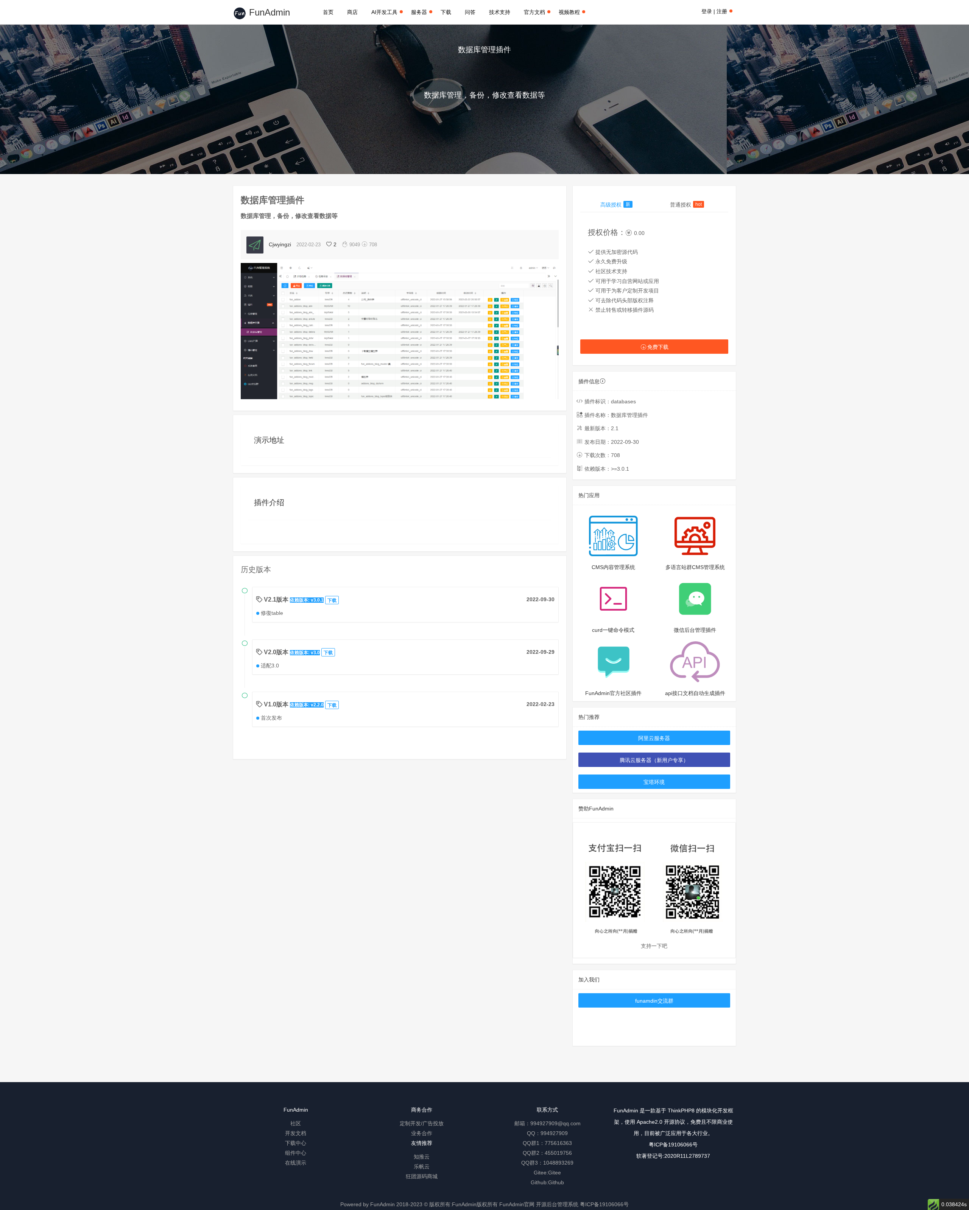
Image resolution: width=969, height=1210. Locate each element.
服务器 (419, 12)
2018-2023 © (412, 1204)
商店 (352, 12)
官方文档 (534, 12)
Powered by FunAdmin (367, 1204)
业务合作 (421, 1133)
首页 (328, 12)
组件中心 (295, 1153)
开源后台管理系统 (557, 1204)
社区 (295, 1123)
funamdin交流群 (654, 1001)
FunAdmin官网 (516, 1204)
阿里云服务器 (654, 738)
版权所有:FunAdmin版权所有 (463, 1204)
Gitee (554, 1173)
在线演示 (295, 1163)
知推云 (422, 1157)
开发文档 (295, 1133)
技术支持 (499, 12)
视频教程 (569, 12)
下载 (446, 12)
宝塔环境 (654, 782)
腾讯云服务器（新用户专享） (654, 760)
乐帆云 (422, 1166)
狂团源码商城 (422, 1176)
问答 (470, 12)
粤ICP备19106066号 (673, 1145)
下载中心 (295, 1143)
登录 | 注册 (714, 11)
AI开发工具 (384, 12)
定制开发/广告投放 (422, 1123)
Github (556, 1182)
